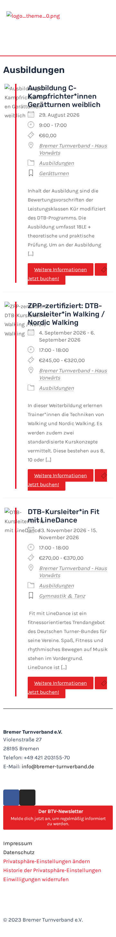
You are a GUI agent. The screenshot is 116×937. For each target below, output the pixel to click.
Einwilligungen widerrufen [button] (36, 879)
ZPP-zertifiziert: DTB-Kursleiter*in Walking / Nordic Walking (66, 314)
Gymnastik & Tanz (62, 596)
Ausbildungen (56, 163)
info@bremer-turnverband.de (58, 766)
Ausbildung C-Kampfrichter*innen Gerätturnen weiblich (64, 96)
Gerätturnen (54, 173)
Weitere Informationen (60, 269)
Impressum (17, 843)
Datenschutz (18, 852)
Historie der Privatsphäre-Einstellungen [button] (52, 870)
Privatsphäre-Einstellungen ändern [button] (46, 861)
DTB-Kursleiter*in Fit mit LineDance (63, 515)
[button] (105, 40)
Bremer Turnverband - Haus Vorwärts (73, 149)
